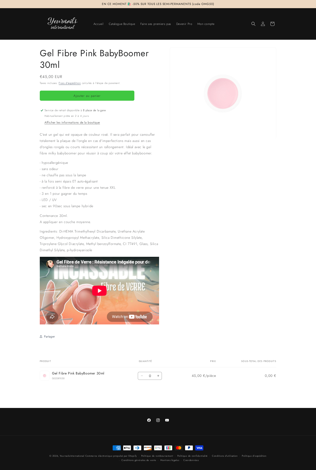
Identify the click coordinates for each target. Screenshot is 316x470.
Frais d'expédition (70, 83)
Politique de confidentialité (192, 455)
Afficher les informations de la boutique (72, 122)
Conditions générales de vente (138, 460)
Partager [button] (49, 336)
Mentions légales (169, 460)
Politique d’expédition (254, 455)
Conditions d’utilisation (225, 455)
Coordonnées (191, 460)
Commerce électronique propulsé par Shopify (111, 456)
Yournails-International (72, 456)
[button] (253, 24)
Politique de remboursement (157, 455)
